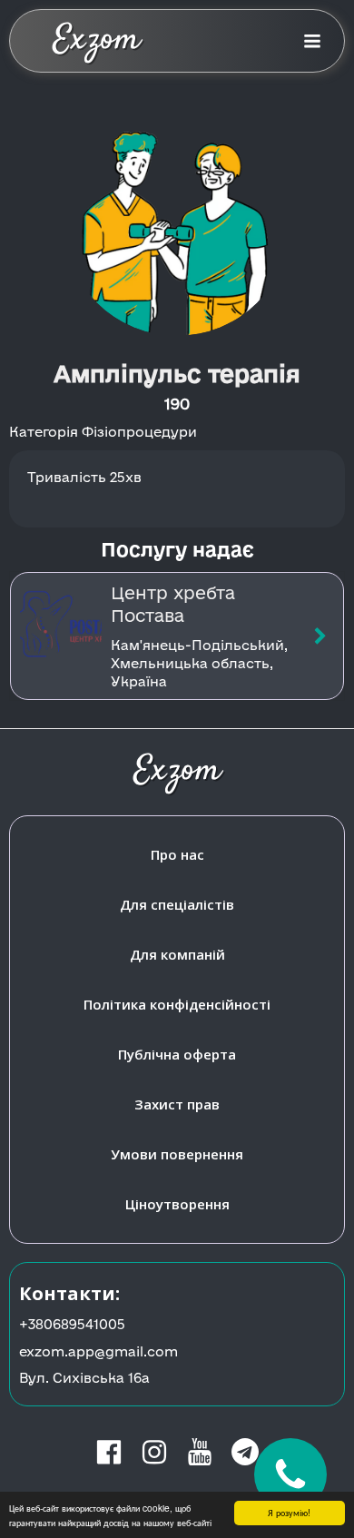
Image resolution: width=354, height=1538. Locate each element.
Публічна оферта (177, 1054)
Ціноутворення (177, 1204)
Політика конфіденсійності (177, 1004)
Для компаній (177, 954)
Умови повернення (177, 1154)
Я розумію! (289, 1512)
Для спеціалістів (177, 904)
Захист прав (177, 1104)
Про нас (177, 854)
